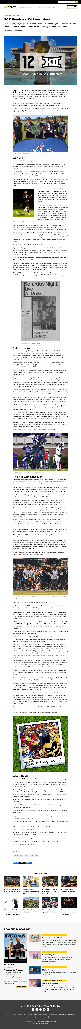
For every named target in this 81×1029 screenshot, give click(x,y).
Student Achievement (42, 1017)
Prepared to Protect (13, 970)
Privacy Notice (53, 1014)
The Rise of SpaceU (50, 983)
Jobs (30, 1014)
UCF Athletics (18, 855)
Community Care (49, 955)
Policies (45, 1014)
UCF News (52, 1017)
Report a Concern (30, 1017)
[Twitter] (36, 1009)
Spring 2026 (9, 964)
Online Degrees (37, 1014)
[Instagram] (48, 1009)
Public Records (62, 1014)
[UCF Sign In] (51, 2)
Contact (20, 1014)
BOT (15, 1014)
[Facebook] (33, 1009)
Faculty (25, 1014)
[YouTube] (44, 1009)
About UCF (9, 1014)
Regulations (71, 1014)
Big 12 (26, 855)
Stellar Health (48, 970)
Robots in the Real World (53, 938)
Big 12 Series (34, 855)
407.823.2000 (53, 1021)
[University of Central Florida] (15, 2)
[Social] (40, 1009)
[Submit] (76, 2)
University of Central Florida (40, 1006)
